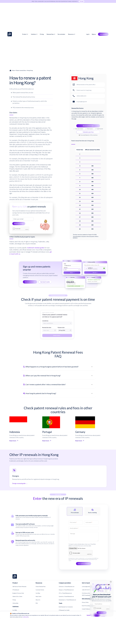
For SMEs (15, 610)
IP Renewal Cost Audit (64, 610)
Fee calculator (61, 34)
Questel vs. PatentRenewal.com (66, 596)
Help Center (38, 596)
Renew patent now (88, 125)
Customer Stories (40, 589)
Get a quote (103, 34)
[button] (24, 34)
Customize (89, 615)
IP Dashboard (16, 589)
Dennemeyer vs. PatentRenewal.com (67, 599)
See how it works (45, 282)
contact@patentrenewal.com (89, 586)
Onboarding (15, 603)
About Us (38, 599)
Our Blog (38, 593)
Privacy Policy (85, 602)
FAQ (37, 603)
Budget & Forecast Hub (18, 593)
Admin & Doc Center (17, 596)
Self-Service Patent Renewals (19, 586)
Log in (87, 34)
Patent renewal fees (21, 70)
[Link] (9, 34)
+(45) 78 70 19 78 (86, 589)
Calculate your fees (88, 132)
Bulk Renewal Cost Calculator (66, 606)
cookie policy (26, 617)
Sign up (94, 34)
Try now (81, 1)
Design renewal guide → (19, 483)
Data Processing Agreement (88, 605)
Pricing (42, 34)
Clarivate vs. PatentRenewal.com (66, 586)
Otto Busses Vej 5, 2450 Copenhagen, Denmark (88, 594)
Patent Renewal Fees (41, 586)
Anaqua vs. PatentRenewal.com (66, 589)
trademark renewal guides (35, 248)
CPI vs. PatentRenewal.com (65, 593)
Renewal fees (50, 34)
